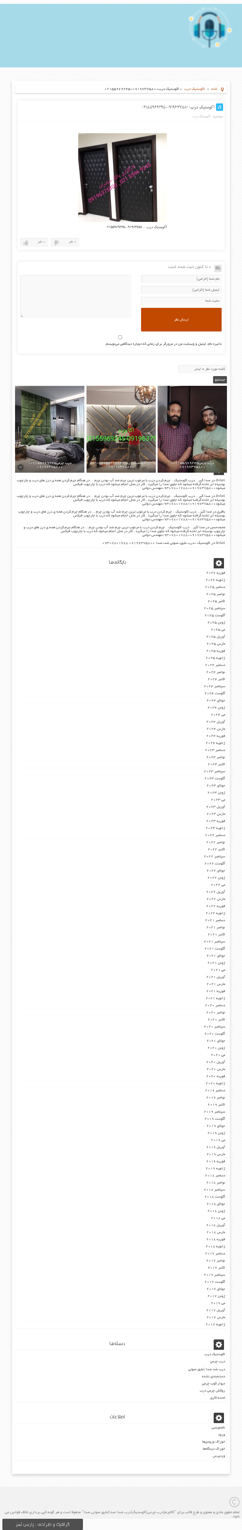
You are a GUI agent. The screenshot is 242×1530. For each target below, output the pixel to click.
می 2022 (218, 885)
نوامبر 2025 (215, 594)
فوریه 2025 (215, 651)
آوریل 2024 (215, 722)
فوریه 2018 (215, 1239)
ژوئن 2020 (216, 1048)
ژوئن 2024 (216, 708)
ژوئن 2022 (216, 878)
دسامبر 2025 (215, 587)
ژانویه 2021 (215, 998)
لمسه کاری (217, 1398)
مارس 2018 (216, 1232)
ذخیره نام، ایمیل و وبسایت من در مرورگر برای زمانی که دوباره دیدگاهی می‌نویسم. (163, 344)
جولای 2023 (216, 786)
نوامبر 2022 (215, 842)
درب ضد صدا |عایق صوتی (206, 1369)
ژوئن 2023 (216, 793)
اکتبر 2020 (216, 1020)
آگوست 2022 (215, 864)
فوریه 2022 (215, 906)
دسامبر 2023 (215, 750)
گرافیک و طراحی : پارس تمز (43, 1524)
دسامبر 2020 (215, 1005)
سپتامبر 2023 (214, 771)
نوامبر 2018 (215, 1183)
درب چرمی (217, 1361)
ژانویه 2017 (215, 1324)
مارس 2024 (216, 729)
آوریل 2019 (215, 1147)
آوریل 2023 (215, 807)
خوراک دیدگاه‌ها (214, 1449)
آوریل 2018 (215, 1225)
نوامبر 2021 (215, 927)
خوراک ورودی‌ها (213, 1442)
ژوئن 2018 (216, 1211)
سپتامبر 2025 (214, 608)
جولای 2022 (216, 871)
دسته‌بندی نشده (213, 1376)
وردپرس (219, 1456)
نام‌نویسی (218, 1428)
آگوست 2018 (215, 1197)
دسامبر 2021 (215, 920)
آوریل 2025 (215, 637)
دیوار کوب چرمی (213, 1384)
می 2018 (218, 1218)
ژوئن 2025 (216, 623)
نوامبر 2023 (215, 757)
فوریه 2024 (215, 736)
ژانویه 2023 (215, 828)
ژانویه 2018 (215, 1246)
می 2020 (218, 1055)
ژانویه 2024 (215, 743)
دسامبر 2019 (215, 1090)
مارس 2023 (216, 814)
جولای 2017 (216, 1289)
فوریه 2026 (215, 573)
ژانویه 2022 (215, 913)
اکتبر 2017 (216, 1268)
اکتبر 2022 (216, 849)
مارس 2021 (216, 984)
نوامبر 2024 (215, 672)
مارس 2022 (216, 899)
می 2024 (218, 715)
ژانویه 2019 (215, 1168)
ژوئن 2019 (216, 1133)
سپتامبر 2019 (214, 1112)
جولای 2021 (216, 956)
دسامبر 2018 (215, 1176)
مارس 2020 (216, 1069)
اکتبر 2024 (216, 679)
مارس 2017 (216, 1317)
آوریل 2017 (215, 1310)
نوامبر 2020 (215, 1012)
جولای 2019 (216, 1126)
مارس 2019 (216, 1154)
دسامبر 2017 (215, 1254)
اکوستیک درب (194, 89)
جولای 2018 (216, 1204)
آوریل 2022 (215, 892)
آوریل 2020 (215, 1062)
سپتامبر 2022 (214, 857)
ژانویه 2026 (215, 580)
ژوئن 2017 (216, 1296)
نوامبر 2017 (215, 1261)
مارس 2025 (216, 644)
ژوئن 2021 (216, 963)
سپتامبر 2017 (214, 1275)
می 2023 (218, 800)
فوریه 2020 (215, 1076)
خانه (214, 89)
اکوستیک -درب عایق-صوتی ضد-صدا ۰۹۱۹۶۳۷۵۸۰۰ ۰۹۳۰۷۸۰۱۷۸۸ (156, 543)
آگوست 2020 (215, 1034)
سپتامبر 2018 (214, 1190)
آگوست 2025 (215, 615)
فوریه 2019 (215, 1161)
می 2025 (218, 630)
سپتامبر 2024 (214, 686)
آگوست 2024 (215, 693)
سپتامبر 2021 (214, 942)
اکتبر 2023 (216, 764)
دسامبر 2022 (215, 835)
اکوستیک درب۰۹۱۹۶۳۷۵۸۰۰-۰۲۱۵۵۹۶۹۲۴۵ (178, 107)
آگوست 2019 (215, 1119)
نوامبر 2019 (215, 1098)
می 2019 (218, 1140)
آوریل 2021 (215, 977)
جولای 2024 (216, 701)
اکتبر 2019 (216, 1105)
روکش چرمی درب (212, 1391)
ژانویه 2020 (215, 1083)
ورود (221, 1435)
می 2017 (218, 1303)
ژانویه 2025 (215, 658)
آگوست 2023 (215, 779)
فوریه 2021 (215, 991)
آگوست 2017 (215, 1282)
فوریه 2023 (215, 821)
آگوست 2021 (215, 949)
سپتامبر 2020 (214, 1027)
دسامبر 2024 (215, 665)
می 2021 (218, 970)
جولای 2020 (216, 1041)
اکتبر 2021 (216, 934)
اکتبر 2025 (216, 601)
